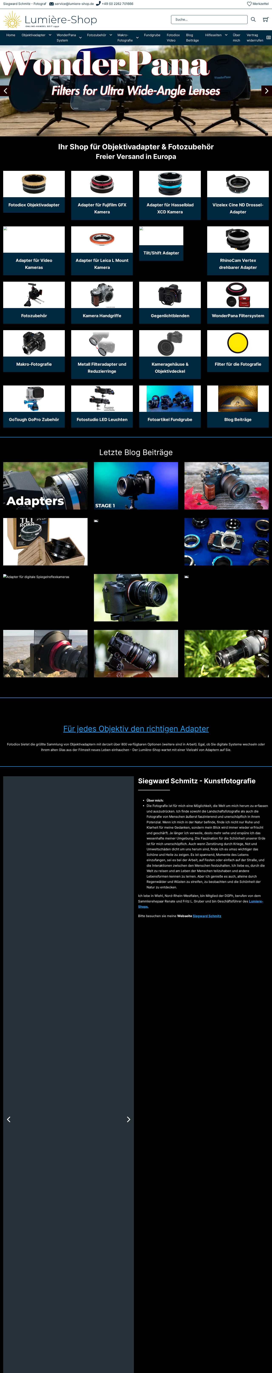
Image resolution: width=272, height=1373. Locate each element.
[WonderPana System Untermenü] (81, 37)
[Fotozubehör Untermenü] (111, 35)
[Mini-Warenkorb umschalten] (266, 19)
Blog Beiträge (192, 38)
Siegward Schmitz (207, 916)
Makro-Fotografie (125, 38)
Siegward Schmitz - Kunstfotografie (197, 781)
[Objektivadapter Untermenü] (51, 35)
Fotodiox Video (173, 38)
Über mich (236, 38)
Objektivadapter (33, 35)
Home (10, 35)
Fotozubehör (96, 35)
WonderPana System (66, 38)
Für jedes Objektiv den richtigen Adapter (136, 728)
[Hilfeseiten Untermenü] (227, 35)
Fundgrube (152, 35)
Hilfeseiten (213, 35)
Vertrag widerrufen (255, 38)
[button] (5, 91)
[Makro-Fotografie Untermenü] (138, 37)
